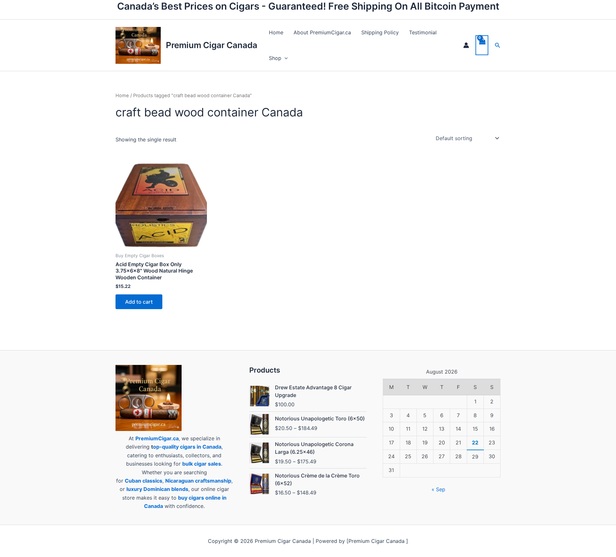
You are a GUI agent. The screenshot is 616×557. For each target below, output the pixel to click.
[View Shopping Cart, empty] (481, 45)
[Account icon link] (466, 45)
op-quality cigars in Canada (187, 446)
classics (152, 480)
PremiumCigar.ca (157, 438)
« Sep (438, 489)
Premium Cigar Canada (211, 45)
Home (276, 32)
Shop (275, 58)
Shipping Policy (380, 32)
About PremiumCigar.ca (322, 32)
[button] (284, 58)
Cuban (133, 480)
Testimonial (423, 32)
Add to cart (139, 302)
